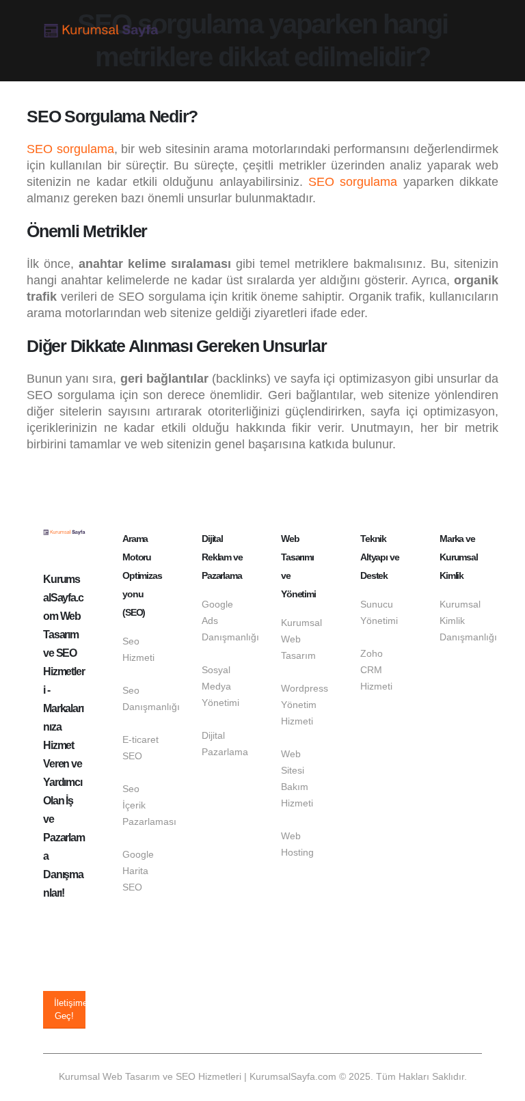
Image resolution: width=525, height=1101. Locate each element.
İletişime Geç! (69, 1009)
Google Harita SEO (138, 871)
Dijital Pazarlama (223, 743)
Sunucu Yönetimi (379, 612)
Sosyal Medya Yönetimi (220, 686)
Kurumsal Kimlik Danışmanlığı (461, 620)
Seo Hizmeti (138, 649)
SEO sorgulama (70, 149)
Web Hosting (297, 844)
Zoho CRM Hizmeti (376, 670)
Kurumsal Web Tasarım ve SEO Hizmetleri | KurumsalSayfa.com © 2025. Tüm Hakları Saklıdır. (263, 1076)
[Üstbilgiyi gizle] (101, 31)
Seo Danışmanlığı (143, 698)
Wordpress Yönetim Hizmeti (302, 704)
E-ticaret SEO (140, 747)
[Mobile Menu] (469, 30)
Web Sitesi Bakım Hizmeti (297, 778)
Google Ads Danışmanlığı (223, 620)
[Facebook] (54, 923)
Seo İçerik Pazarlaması (143, 805)
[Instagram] (54, 950)
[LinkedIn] (54, 977)
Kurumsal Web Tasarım (301, 639)
